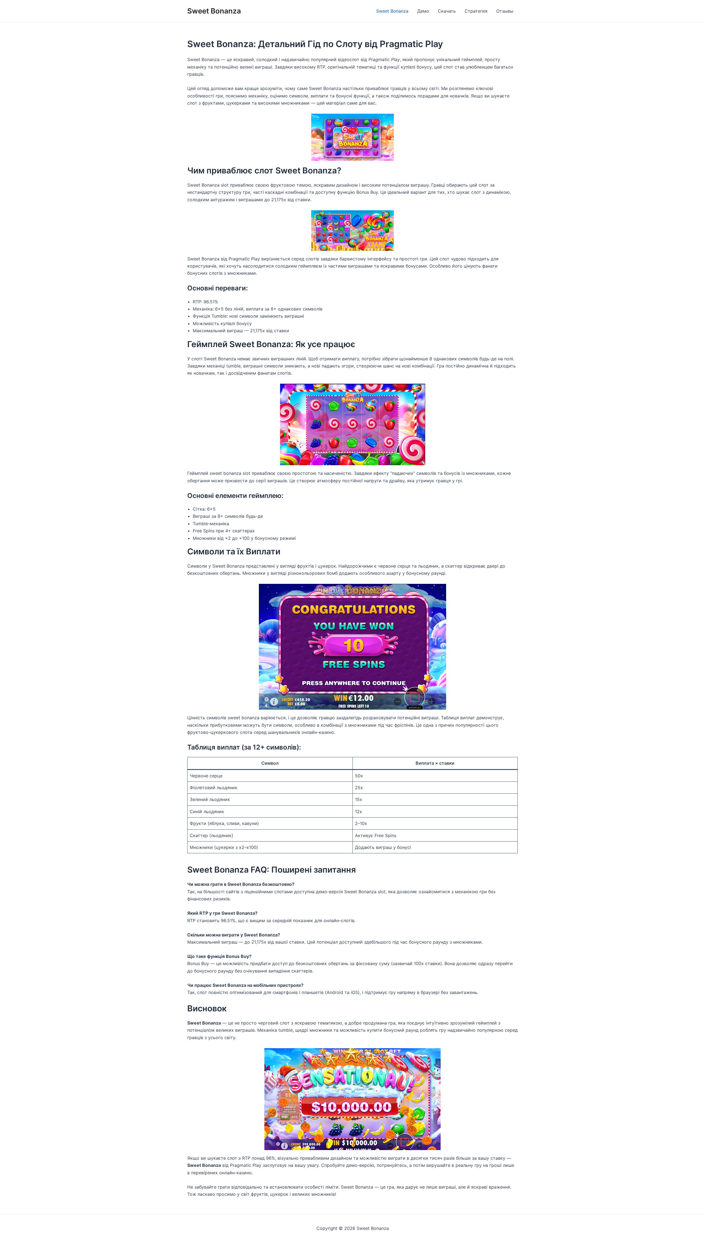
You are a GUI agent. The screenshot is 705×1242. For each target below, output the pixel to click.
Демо (423, 11)
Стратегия (476, 11)
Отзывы (504, 11)
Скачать (447, 11)
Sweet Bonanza (214, 11)
